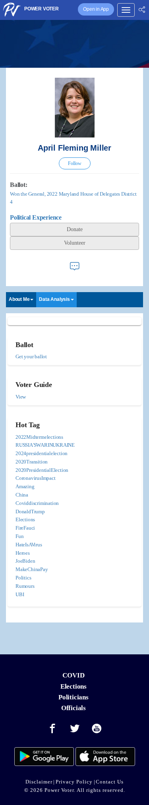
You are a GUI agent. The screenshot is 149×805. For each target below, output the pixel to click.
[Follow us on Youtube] (96, 729)
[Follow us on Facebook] (52, 729)
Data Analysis (54, 299)
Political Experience (36, 217)
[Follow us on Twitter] (75, 729)
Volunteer (74, 243)
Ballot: (18, 184)
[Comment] (75, 266)
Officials (73, 708)
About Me (19, 299)
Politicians (73, 697)
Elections (73, 686)
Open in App (96, 9)
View (20, 397)
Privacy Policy (74, 782)
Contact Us (110, 782)
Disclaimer (38, 782)
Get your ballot (31, 356)
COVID (73, 675)
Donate (75, 229)
